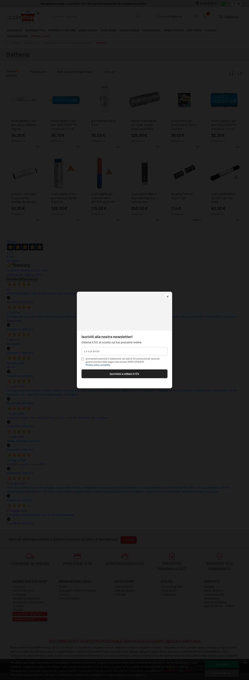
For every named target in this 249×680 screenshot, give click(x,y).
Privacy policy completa (98, 365)
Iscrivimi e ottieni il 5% (124, 373)
